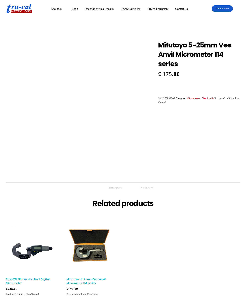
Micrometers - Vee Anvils (200, 98)
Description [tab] (115, 187)
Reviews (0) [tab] (146, 187)
